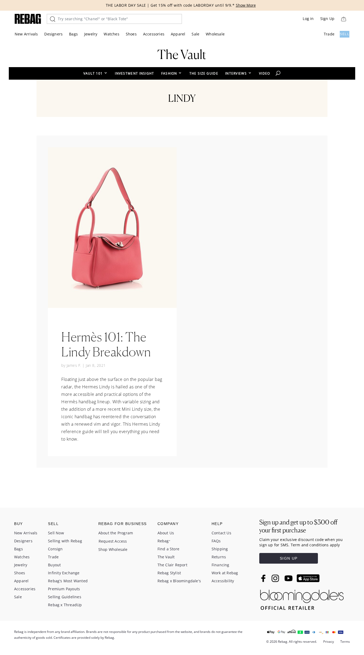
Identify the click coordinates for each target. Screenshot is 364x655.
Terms (345, 641)
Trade (329, 33)
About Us (165, 532)
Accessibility (223, 580)
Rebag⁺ (163, 540)
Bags (73, 33)
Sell (344, 34)
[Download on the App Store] (308, 578)
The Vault (166, 556)
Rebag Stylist (169, 572)
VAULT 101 (93, 73)
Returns (219, 556)
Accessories (153, 33)
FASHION (169, 73)
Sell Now (56, 532)
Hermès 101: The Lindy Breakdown (106, 344)
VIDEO (264, 73)
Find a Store (168, 548)
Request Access (113, 541)
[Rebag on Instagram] (275, 578)
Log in (308, 18)
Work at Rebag (225, 572)
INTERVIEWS (236, 73)
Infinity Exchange (63, 572)
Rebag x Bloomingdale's (179, 580)
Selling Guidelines (64, 596)
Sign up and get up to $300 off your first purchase (298, 526)
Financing (220, 564)
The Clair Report (172, 564)
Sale (195, 33)
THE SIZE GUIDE (203, 73)
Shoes (131, 33)
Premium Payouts (64, 588)
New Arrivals (26, 33)
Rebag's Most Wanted (68, 580)
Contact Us (221, 532)
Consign (55, 548)
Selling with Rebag (65, 540)
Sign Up (327, 18)
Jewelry (90, 33)
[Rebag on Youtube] (289, 578)
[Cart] (343, 19)
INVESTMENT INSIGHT (134, 73)
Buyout (54, 564)
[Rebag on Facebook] (264, 578)
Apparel (178, 33)
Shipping (220, 548)
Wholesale (215, 33)
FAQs (216, 540)
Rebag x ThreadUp (65, 604)
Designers (53, 33)
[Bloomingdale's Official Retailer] (302, 598)
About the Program (115, 532)
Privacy (328, 641)
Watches (111, 33)
